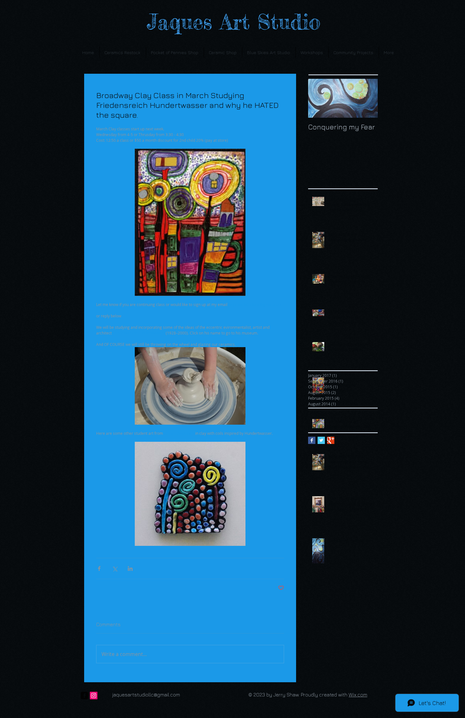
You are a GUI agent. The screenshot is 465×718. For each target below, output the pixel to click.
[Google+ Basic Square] (330, 440)
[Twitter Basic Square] (321, 440)
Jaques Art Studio (222, 22)
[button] (312, 52)
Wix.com (358, 694)
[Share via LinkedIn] (130, 568)
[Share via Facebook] (99, 568)
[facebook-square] (84, 695)
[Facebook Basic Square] (311, 440)
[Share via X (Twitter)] (115, 568)
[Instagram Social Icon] (93, 695)
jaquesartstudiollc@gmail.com (146, 694)
